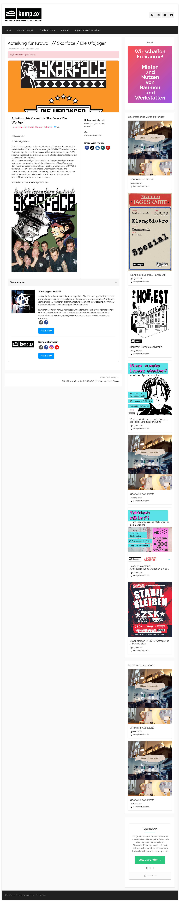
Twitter (92, 148)
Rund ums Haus (47, 30)
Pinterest (108, 148)
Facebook (87, 148)
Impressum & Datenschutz (88, 30)
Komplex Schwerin (43, 127)
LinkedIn (97, 148)
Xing (103, 148)
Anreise (65, 30)
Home (8, 30)
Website (41, 322)
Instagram (51, 347)
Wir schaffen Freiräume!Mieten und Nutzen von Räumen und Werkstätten (150, 74)
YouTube (57, 347)
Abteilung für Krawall (24, 127)
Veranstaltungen (25, 30)
